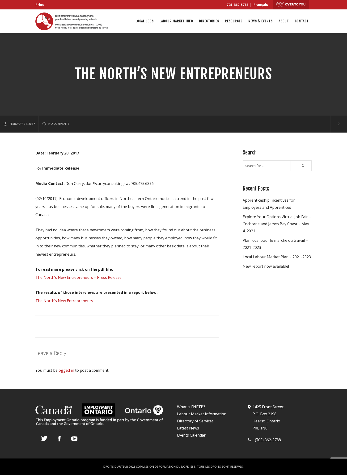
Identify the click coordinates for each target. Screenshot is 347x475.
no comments (58, 124)
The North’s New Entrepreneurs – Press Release (78, 277)
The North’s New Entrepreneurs (64, 300)
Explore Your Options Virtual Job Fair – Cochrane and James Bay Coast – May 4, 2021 (277, 223)
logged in (66, 370)
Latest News (188, 428)
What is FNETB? (191, 406)
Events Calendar (191, 435)
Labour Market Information (201, 414)
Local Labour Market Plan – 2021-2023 (277, 256)
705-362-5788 (237, 4)
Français (261, 4)
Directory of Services (195, 421)
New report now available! (266, 266)
